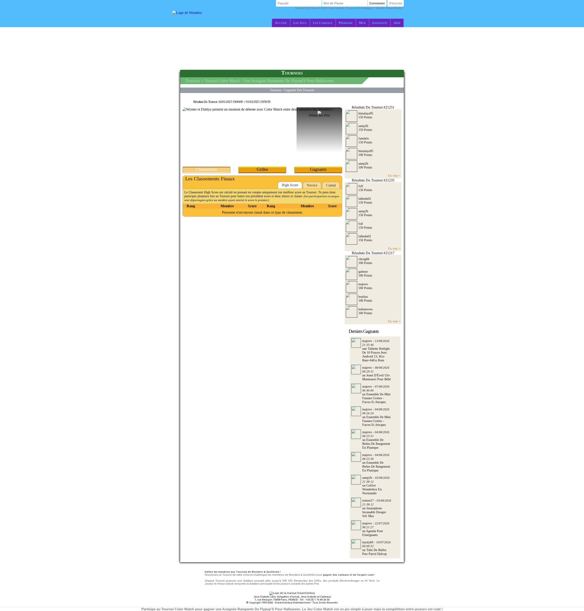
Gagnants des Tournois (299, 90)
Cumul (331, 185)
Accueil (281, 23)
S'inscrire (395, 3)
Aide (397, 23)
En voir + (394, 175)
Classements (206, 169)
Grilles (262, 169)
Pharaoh (345, 23)
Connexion (377, 3)
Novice (312, 185)
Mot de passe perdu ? (349, 8)
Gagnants (379, 23)
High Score (290, 185)
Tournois (192, 80)
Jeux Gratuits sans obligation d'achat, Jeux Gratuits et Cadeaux (292, 596)
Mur (362, 23)
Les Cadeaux (322, 23)
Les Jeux (300, 23)
